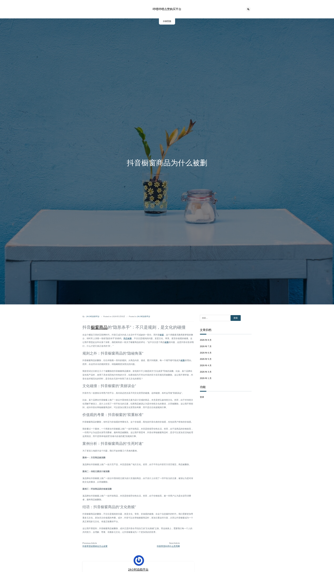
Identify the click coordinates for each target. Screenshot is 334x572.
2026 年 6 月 (205, 353)
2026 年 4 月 (205, 365)
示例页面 (167, 21)
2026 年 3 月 (205, 372)
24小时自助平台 (92, 316)
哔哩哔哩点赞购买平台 (167, 9)
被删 (130, 338)
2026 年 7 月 (205, 346)
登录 (202, 397)
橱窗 (95, 327)
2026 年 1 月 (205, 378)
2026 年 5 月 (205, 359)
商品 (103, 327)
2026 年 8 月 (205, 340)
